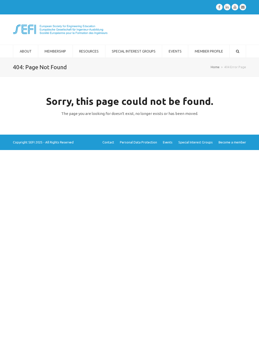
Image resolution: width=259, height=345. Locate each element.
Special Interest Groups (195, 142)
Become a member (232, 142)
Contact (108, 142)
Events (167, 142)
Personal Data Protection (138, 142)
